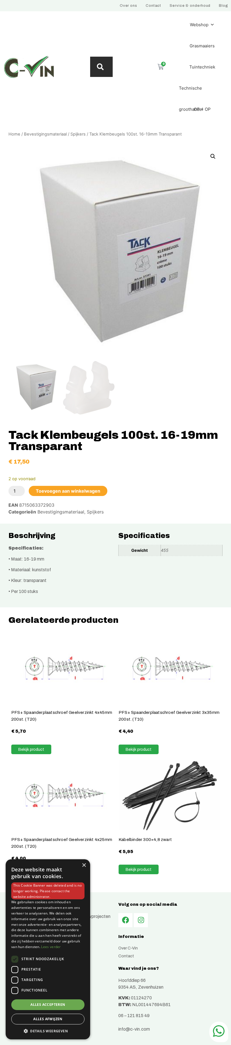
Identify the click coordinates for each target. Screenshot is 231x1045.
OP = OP (202, 109)
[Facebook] (125, 920)
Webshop (199, 24)
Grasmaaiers (202, 45)
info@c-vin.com (134, 1029)
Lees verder (51, 946)
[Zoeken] (101, 67)
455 (164, 550)
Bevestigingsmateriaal (45, 134)
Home (14, 134)
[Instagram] (141, 920)
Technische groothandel (191, 92)
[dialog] (48, 949)
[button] (213, 156)
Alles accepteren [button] (47, 1004)
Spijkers (78, 134)
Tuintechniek (202, 67)
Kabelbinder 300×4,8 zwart (145, 839)
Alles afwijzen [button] (48, 1019)
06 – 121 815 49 (134, 1015)
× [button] (84, 865)
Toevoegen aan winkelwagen (68, 491)
